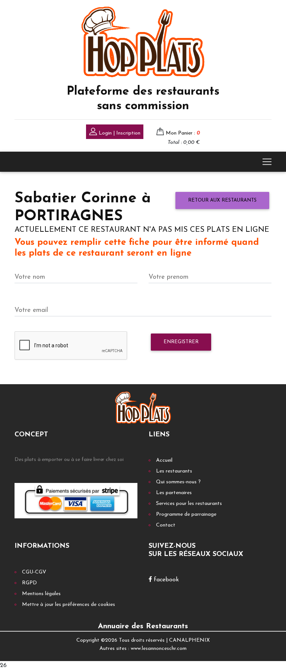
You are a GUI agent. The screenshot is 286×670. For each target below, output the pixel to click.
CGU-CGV (34, 572)
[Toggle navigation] (267, 162)
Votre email (31, 310)
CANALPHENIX (189, 640)
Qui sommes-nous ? (178, 482)
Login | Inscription (118, 133)
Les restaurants (174, 471)
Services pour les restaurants (189, 503)
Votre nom (30, 277)
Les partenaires (174, 493)
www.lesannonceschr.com (159, 648)
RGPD (29, 583)
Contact (165, 525)
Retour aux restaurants (222, 200)
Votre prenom (168, 277)
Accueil (164, 460)
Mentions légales (41, 594)
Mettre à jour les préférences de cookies (68, 604)
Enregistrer (180, 341)
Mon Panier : (183, 133)
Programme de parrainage (186, 514)
